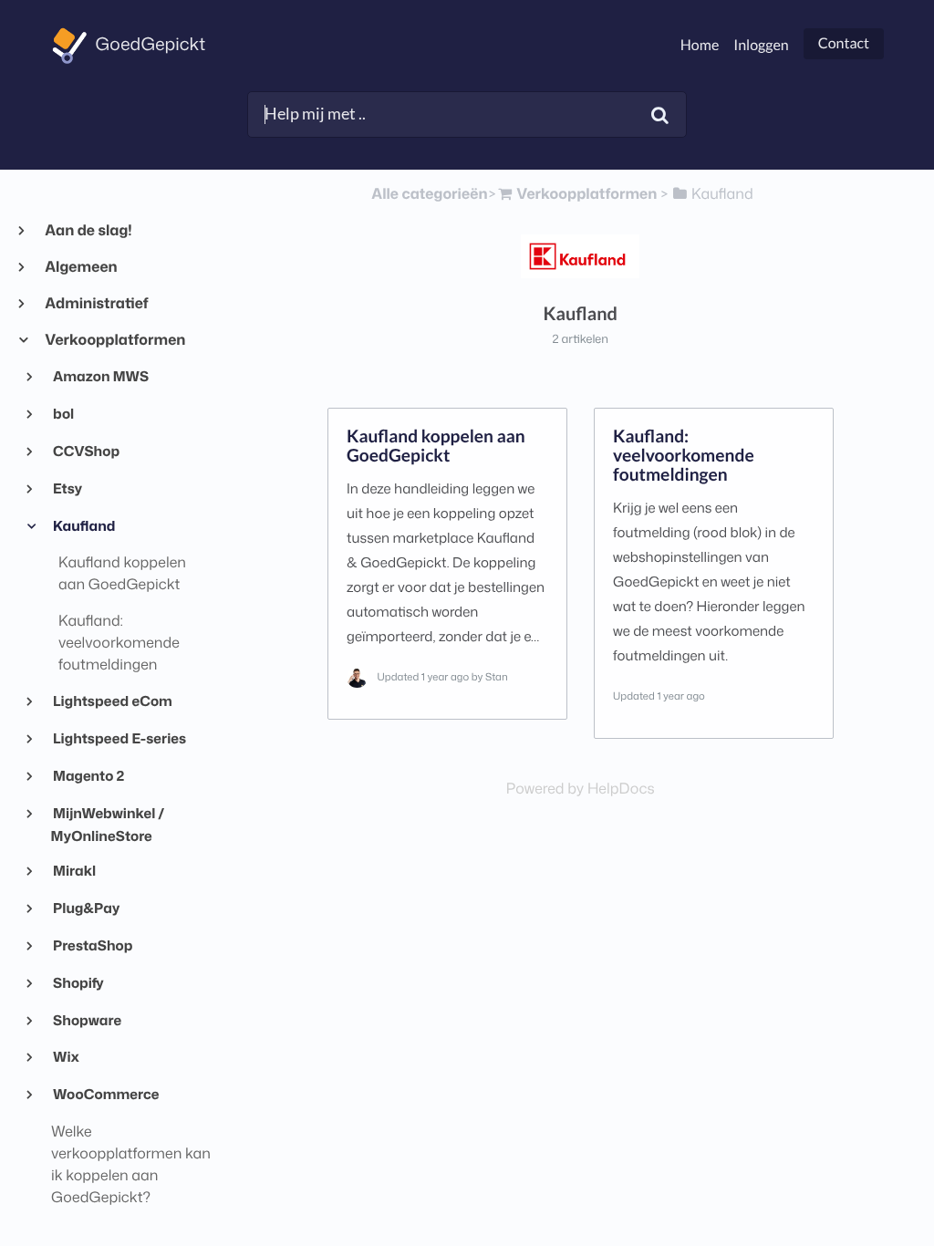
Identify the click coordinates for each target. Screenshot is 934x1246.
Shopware (86, 1020)
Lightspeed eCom (111, 700)
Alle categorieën (429, 194)
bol (63, 413)
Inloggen (760, 45)
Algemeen (81, 267)
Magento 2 (88, 775)
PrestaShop (92, 945)
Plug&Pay (85, 908)
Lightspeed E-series (119, 738)
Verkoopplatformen (114, 340)
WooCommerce (105, 1094)
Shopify (77, 982)
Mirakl (74, 870)
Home (700, 45)
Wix (65, 1056)
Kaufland (83, 525)
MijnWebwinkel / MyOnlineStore (108, 824)
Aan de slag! (88, 231)
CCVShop (85, 451)
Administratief (96, 304)
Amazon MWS (100, 376)
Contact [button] (843, 43)
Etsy (67, 488)
